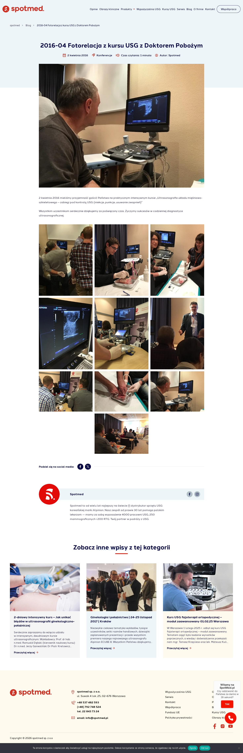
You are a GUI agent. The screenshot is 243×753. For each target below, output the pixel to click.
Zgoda (192, 748)
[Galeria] (66, 260)
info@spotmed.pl (97, 717)
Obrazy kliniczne (109, 9)
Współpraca (228, 9)
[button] (230, 718)
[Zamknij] (240, 680)
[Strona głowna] (23, 11)
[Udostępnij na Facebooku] (80, 467)
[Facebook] (190, 494)
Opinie (94, 9)
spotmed (15, 25)
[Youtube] (230, 726)
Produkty (126, 9)
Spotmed (174, 55)
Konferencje (104, 55)
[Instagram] (197, 494)
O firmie (198, 9)
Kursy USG (168, 9)
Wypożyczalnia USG (149, 9)
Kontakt (210, 9)
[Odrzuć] (239, 748)
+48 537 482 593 (88, 702)
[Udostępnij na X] (88, 467)
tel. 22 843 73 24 (88, 711)
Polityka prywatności (178, 717)
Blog (189, 9)
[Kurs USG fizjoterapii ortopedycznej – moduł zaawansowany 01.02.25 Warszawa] (198, 587)
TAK (227, 704)
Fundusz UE (172, 712)
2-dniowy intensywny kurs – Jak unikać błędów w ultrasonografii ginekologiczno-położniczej (44, 621)
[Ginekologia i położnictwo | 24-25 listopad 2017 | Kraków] (121, 587)
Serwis (181, 9)
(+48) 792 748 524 (89, 706)
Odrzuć (205, 748)
